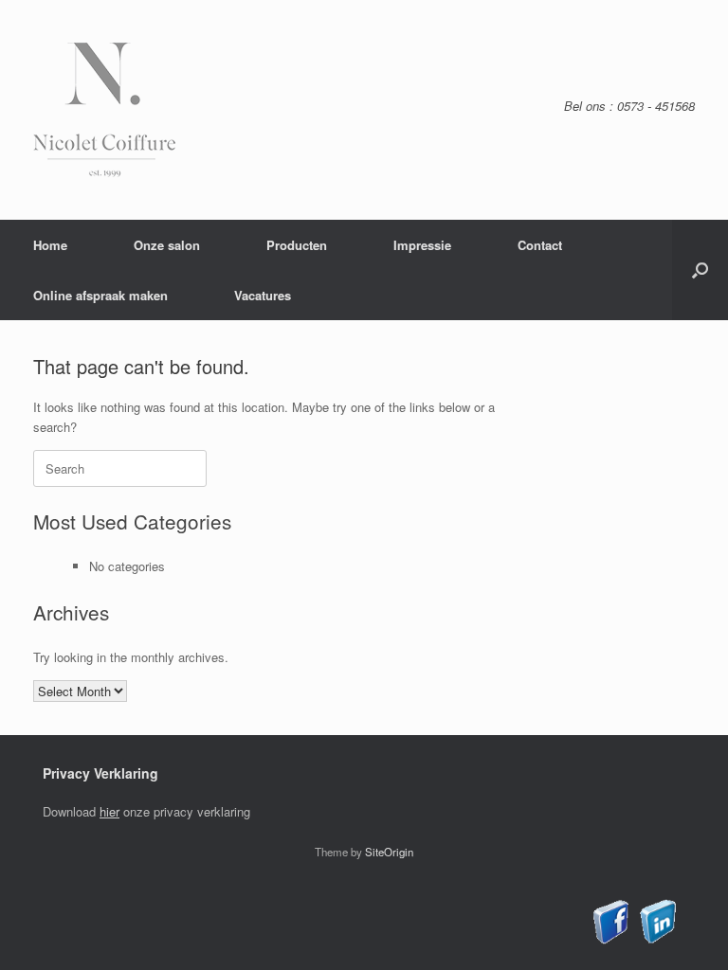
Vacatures (262, 295)
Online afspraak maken (100, 295)
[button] (700, 270)
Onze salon (167, 245)
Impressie (422, 245)
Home (50, 245)
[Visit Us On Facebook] (611, 939)
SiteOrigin (389, 851)
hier (109, 811)
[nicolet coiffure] (104, 110)
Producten (296, 245)
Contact (540, 245)
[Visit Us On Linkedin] (657, 939)
